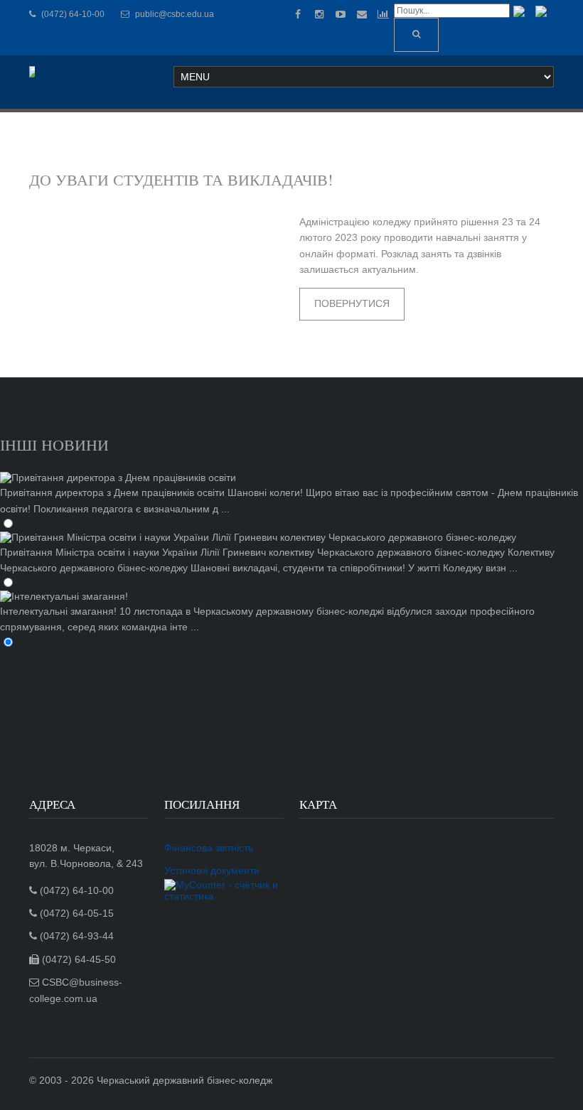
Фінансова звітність (208, 847)
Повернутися (352, 303)
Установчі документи (212, 870)
